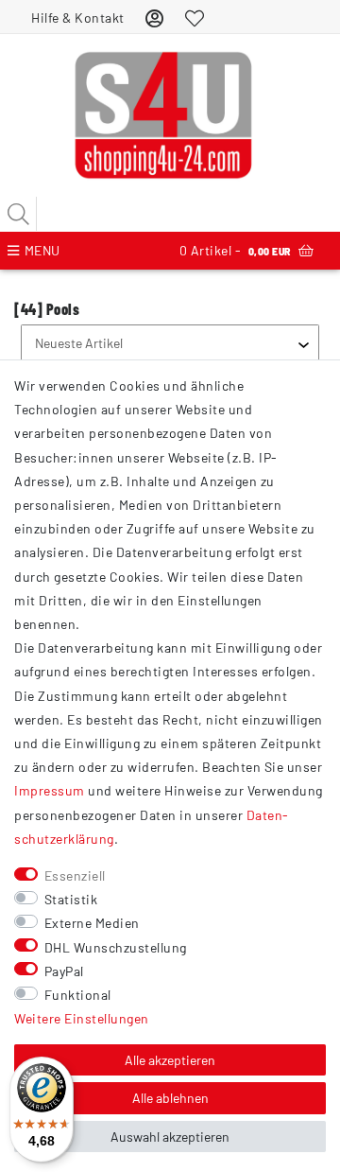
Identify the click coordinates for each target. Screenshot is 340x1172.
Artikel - (235, 250)
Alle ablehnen (170, 1098)
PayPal (64, 971)
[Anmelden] (155, 17)
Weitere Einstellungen (81, 1018)
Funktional (77, 995)
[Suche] (19, 214)
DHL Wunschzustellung (115, 947)
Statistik (71, 899)
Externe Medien (92, 923)
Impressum (49, 790)
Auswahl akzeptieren (170, 1136)
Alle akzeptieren (170, 1060)
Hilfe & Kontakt (78, 17)
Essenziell (75, 875)
